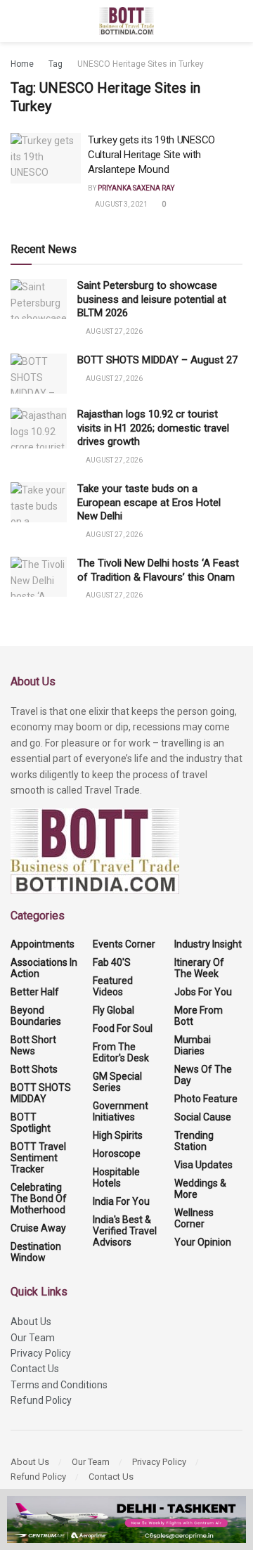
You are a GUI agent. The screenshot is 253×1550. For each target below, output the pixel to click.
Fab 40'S (112, 962)
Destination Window (36, 1252)
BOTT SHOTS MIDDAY (41, 1093)
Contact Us (35, 1368)
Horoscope (117, 1153)
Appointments (42, 944)
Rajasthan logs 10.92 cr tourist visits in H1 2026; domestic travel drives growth (153, 428)
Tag (55, 64)
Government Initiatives (120, 1111)
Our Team (33, 1337)
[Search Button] (236, 21)
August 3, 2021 (120, 204)
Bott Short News (33, 1045)
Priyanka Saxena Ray (136, 188)
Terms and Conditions (59, 1384)
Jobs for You (203, 991)
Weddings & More (200, 1188)
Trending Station (194, 1141)
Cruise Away (38, 1228)
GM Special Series (117, 1082)
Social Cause (202, 1117)
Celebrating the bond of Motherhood (39, 1198)
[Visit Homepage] (127, 21)
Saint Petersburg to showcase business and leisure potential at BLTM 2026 (151, 299)
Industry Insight (208, 944)
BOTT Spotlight (31, 1122)
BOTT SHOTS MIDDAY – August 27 (157, 360)
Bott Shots (34, 1069)
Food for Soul (123, 1028)
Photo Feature (206, 1098)
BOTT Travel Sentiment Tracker (38, 1158)
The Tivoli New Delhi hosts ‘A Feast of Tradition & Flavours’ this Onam (158, 570)
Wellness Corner (194, 1218)
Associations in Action (44, 968)
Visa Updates (203, 1164)
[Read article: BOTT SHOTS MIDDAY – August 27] (39, 374)
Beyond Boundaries (36, 1016)
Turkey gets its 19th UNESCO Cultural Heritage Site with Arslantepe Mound (151, 155)
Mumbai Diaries (192, 1045)
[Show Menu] (16, 21)
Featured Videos (113, 986)
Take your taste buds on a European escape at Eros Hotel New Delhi (149, 502)
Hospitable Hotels (116, 1177)
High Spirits (118, 1135)
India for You (121, 1201)
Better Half (35, 991)
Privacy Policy (41, 1353)
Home (22, 64)
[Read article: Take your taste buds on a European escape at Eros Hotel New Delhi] (39, 502)
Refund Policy (41, 1400)
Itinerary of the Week (199, 968)
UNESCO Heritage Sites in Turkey (140, 64)
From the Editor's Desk (121, 1052)
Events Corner (124, 944)
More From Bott (198, 1016)
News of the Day (203, 1075)
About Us (31, 1321)
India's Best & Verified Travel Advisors (125, 1231)
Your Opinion (202, 1242)
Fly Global (113, 1010)
